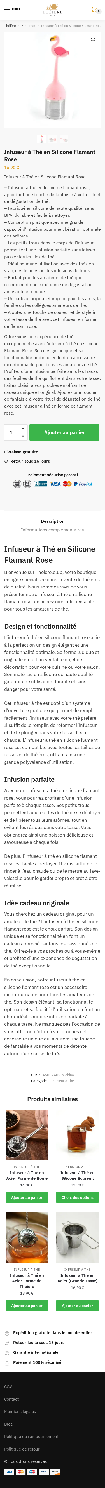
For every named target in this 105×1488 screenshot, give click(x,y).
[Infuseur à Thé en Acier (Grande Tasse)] (77, 1237)
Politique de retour (22, 1449)
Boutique (28, 25)
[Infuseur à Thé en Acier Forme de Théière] (27, 1237)
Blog (8, 1424)
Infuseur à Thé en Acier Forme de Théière (27, 1281)
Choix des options (78, 1197)
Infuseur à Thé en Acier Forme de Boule (27, 1175)
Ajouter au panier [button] (27, 1197)
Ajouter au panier (64, 432)
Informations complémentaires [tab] (52, 530)
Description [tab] (52, 521)
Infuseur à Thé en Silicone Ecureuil (77, 1175)
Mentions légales (20, 1411)
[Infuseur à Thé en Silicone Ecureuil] (77, 1135)
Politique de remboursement (31, 1436)
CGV (8, 1386)
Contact (11, 1399)
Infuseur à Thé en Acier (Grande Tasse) (77, 1278)
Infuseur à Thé (62, 1081)
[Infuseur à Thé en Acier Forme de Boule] (27, 1135)
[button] (93, 40)
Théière (10, 25)
